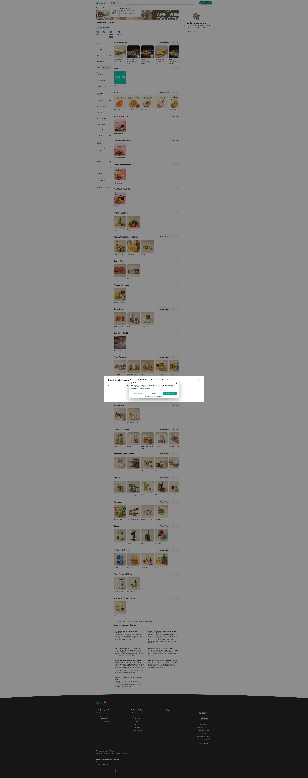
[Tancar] (198, 380)
